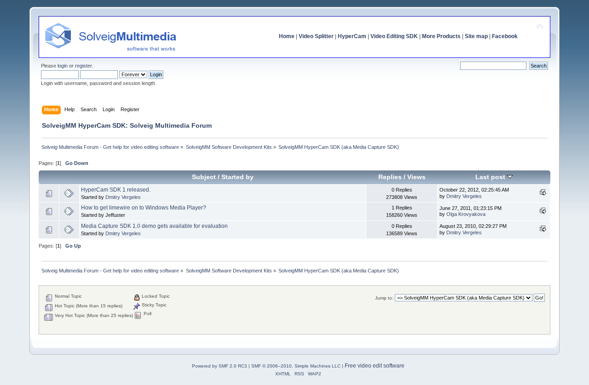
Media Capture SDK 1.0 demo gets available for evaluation (154, 226)
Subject (204, 177)
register (83, 65)
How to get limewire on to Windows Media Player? (143, 207)
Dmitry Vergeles (123, 197)
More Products (441, 36)
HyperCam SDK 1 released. (115, 190)
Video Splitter (316, 36)
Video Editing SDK (394, 36)
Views (416, 177)
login (63, 65)
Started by (237, 177)
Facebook (505, 36)
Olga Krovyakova (465, 214)
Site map (476, 36)
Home (286, 36)
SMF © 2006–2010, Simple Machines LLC (296, 365)
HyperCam (352, 36)
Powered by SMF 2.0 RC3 (219, 365)
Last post (491, 177)
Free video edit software (374, 365)
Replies (390, 177)
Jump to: (384, 297)
